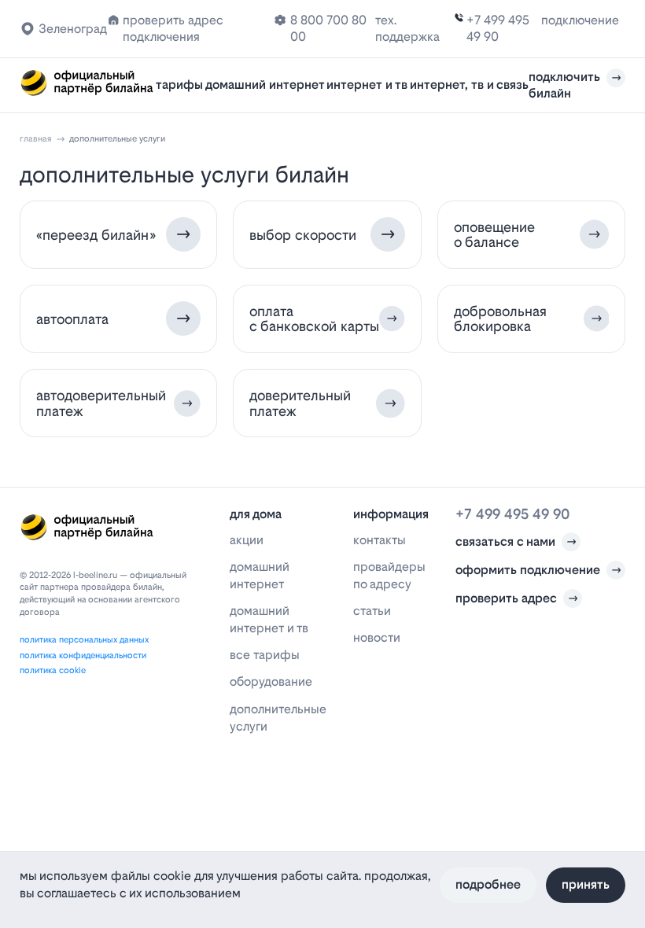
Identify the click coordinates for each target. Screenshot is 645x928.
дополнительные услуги (278, 718)
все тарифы (265, 654)
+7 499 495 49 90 (497, 28)
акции (247, 539)
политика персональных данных (84, 640)
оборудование (271, 681)
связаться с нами (505, 541)
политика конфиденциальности (83, 655)
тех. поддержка (407, 28)
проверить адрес (506, 598)
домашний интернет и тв (269, 619)
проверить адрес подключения (173, 28)
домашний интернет (265, 84)
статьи (372, 610)
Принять (586, 884)
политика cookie (53, 670)
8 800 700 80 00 (328, 28)
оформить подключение (527, 569)
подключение (580, 20)
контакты (379, 539)
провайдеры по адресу (389, 575)
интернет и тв (366, 84)
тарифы (179, 84)
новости (376, 637)
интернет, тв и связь (469, 84)
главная (36, 139)
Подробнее (488, 884)
